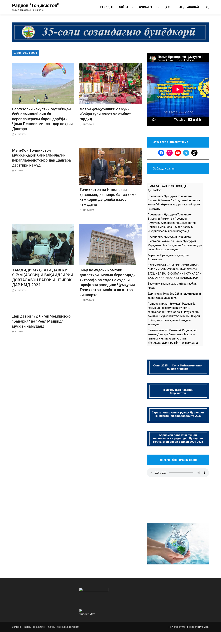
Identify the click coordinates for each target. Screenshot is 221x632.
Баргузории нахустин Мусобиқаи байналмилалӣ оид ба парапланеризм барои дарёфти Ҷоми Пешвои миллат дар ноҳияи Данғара (42, 119)
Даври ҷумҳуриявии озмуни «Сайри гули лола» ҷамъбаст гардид (105, 114)
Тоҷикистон (146, 7)
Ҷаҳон (168, 7)
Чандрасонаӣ (188, 7)
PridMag (203, 626)
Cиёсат (124, 7)
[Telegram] (186, 153)
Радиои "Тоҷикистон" (35, 5)
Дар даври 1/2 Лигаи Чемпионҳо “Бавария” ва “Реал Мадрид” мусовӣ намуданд (41, 321)
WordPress (188, 626)
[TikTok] (194, 153)
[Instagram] (169, 153)
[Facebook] (161, 153)
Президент (106, 7)
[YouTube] (178, 153)
